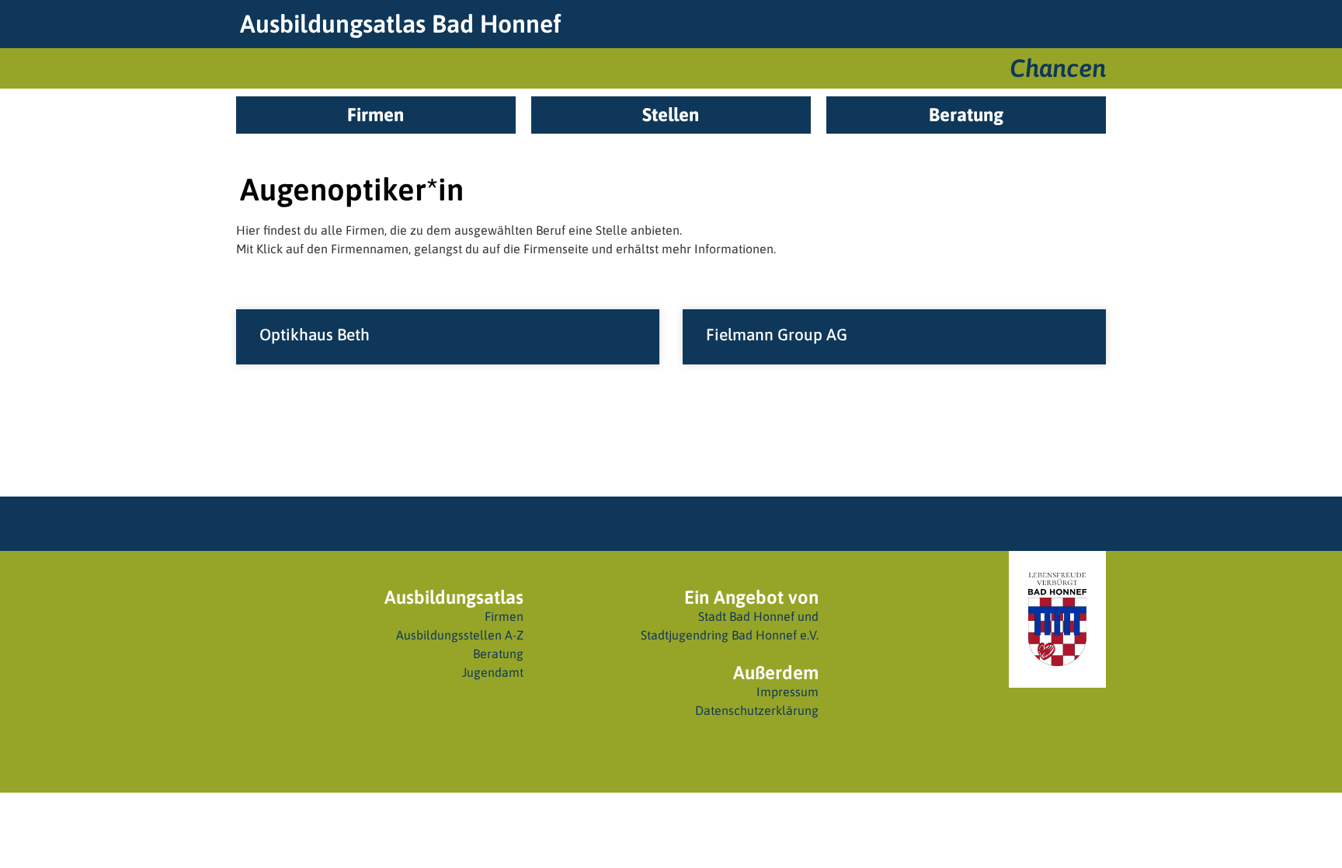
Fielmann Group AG (776, 334)
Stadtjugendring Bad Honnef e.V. (730, 635)
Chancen (1058, 68)
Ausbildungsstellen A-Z (459, 635)
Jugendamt (492, 672)
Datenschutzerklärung (757, 710)
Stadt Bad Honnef (746, 616)
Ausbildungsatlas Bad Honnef (400, 23)
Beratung (498, 654)
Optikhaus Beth (314, 334)
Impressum (787, 692)
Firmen (504, 616)
